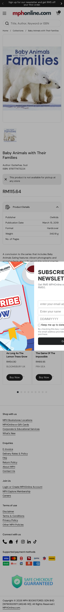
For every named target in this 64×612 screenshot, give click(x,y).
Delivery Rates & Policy (15, 453)
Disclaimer (8, 511)
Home (5, 30)
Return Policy (10, 462)
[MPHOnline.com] (31, 13)
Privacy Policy (10, 520)
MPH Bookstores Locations (17, 420)
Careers (7, 495)
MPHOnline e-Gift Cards (16, 424)
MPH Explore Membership (16, 491)
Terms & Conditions (13, 515)
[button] (57, 13)
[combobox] (32, 23)
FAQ (5, 457)
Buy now (15, 377)
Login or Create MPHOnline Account (22, 486)
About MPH (9, 466)
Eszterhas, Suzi (20, 165)
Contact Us (9, 471)
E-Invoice (8, 449)
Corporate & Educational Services (21, 429)
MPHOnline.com (11, 607)
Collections (18, 30)
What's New (9, 433)
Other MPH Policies (13, 524)
